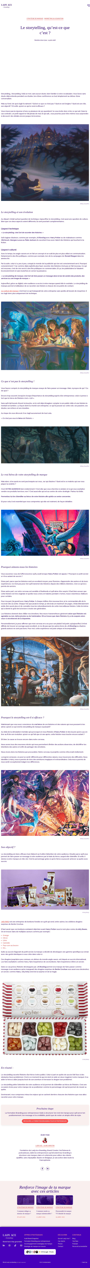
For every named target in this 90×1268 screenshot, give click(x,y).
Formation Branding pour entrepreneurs (37, 1241)
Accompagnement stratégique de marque (38, 1244)
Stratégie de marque (35, 18)
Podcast (75, 1244)
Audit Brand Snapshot (31, 1238)
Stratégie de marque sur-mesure (35, 1246)
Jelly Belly (5, 922)
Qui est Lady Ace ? (64, 1238)
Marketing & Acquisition (53, 18)
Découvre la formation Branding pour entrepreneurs (45, 1121)
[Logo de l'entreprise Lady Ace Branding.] (6, 7)
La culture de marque (9, 291)
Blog (73, 1238)
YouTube (75, 1241)
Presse (60, 1244)
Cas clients (61, 1241)
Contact (60, 1246)
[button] (40, 1252)
